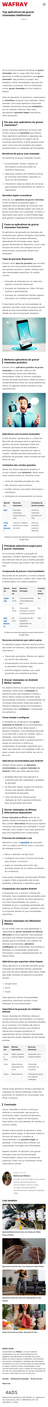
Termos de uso (36, 1379)
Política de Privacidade (20, 1379)
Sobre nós (6, 1383)
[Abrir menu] (44, 4)
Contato (5, 1379)
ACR (5, 510)
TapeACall (24, 842)
